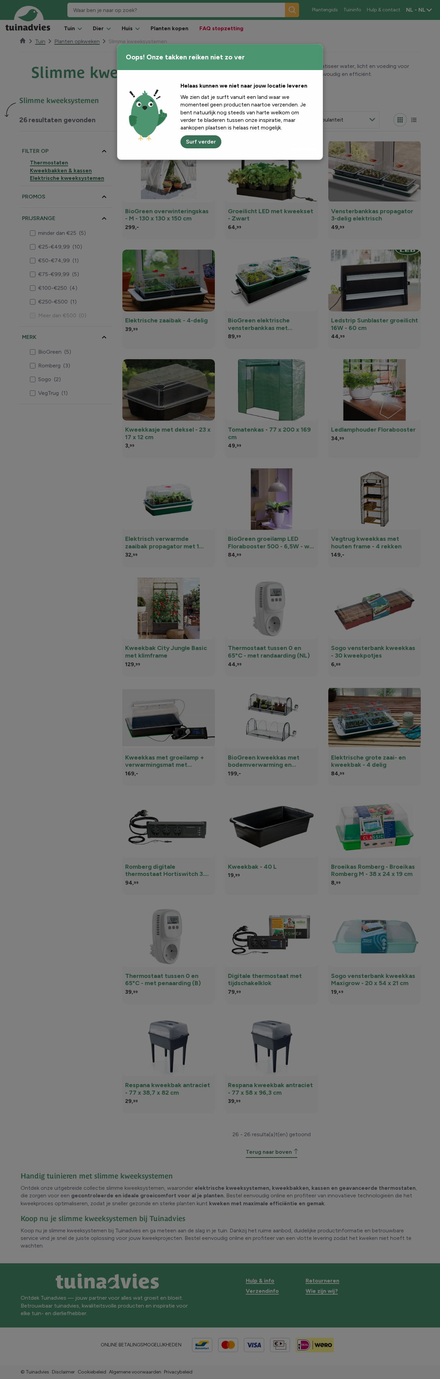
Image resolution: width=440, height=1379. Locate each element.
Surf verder (201, 141)
